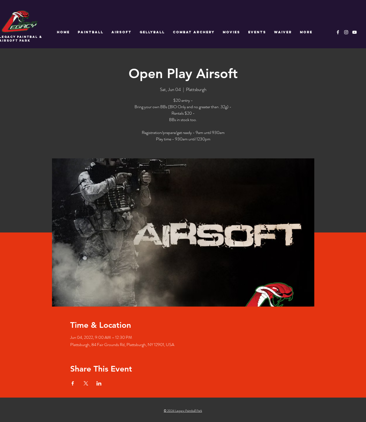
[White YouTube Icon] (354, 32)
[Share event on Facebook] (72, 383)
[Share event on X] (85, 383)
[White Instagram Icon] (346, 32)
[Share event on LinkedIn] (99, 383)
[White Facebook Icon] (338, 32)
